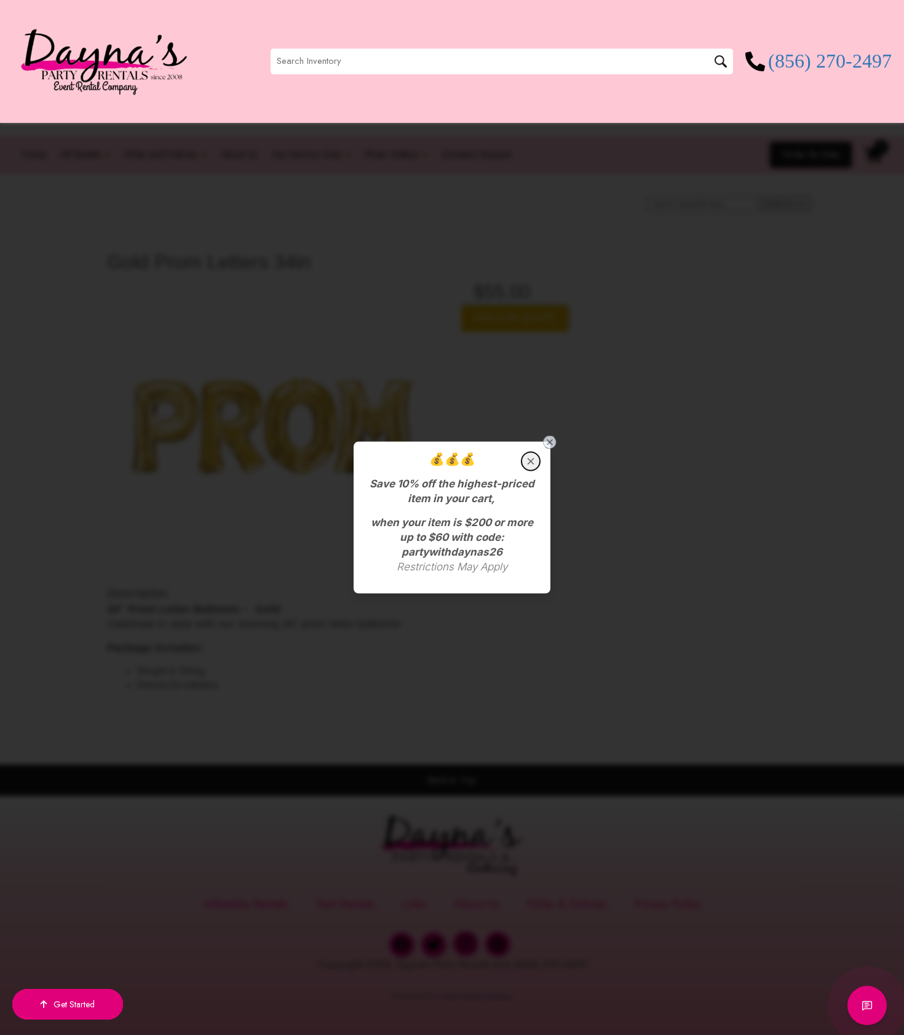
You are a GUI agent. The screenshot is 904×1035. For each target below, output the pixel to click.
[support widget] (867, 1005)
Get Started (74, 1004)
